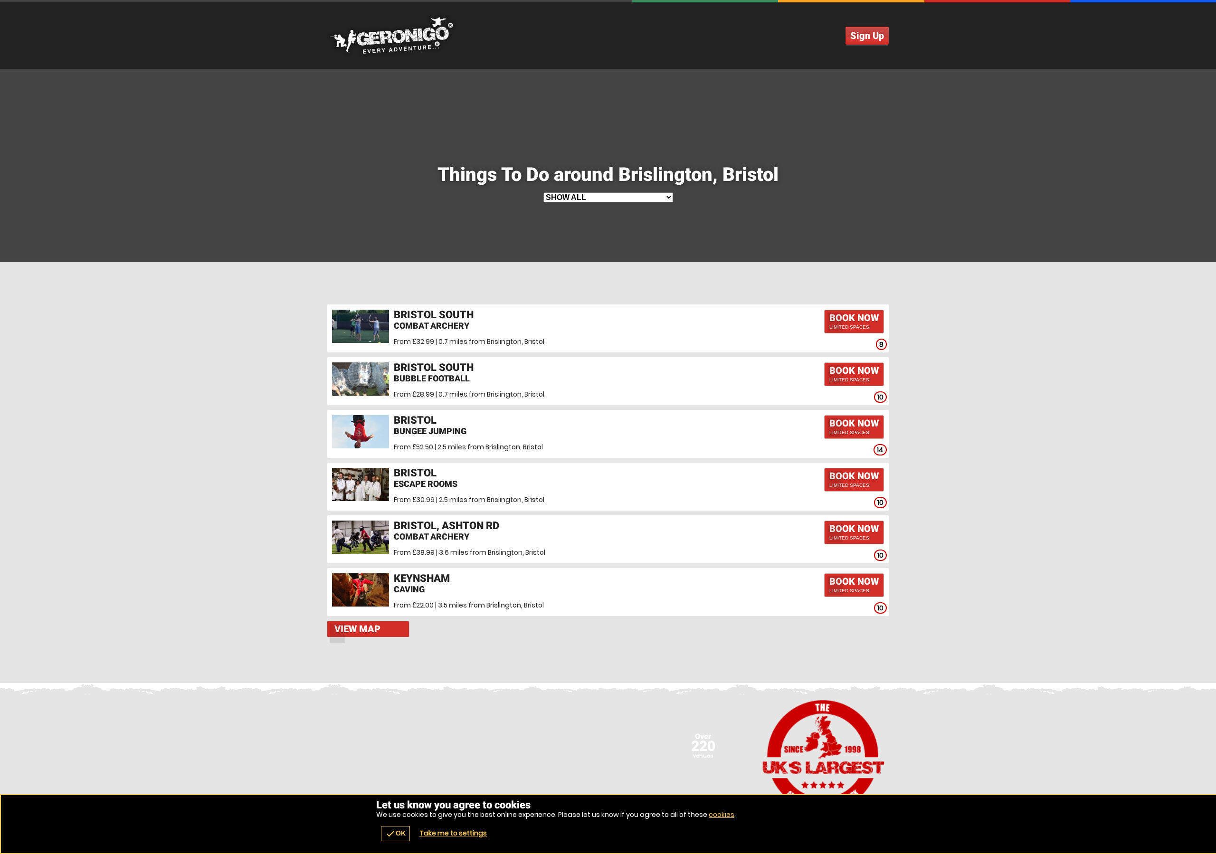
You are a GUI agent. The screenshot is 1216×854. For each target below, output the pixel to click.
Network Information (823, 755)
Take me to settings (453, 833)
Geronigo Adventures (608, 35)
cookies (721, 814)
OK (395, 833)
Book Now (854, 321)
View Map (357, 629)
